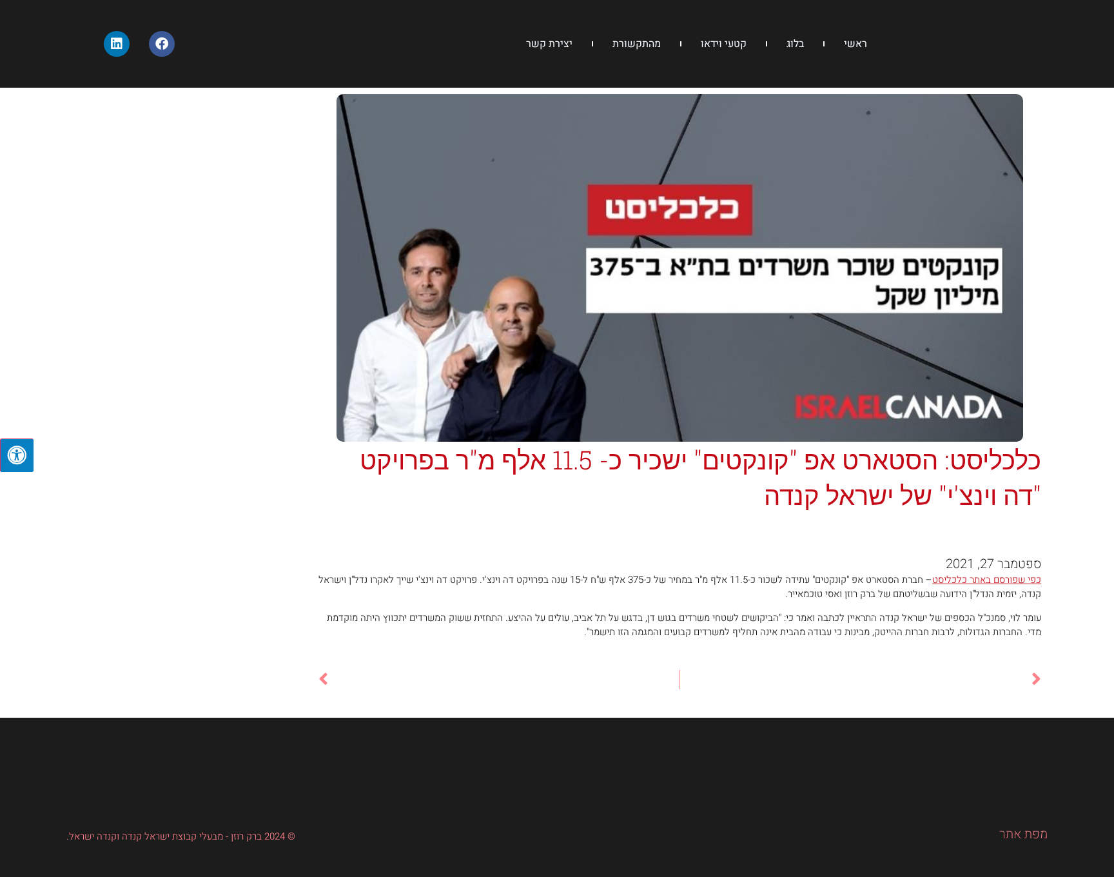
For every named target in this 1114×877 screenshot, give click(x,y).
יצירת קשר (549, 44)
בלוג (795, 44)
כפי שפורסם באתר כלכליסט (986, 580)
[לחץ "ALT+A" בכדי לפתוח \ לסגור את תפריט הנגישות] (17, 455)
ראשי (855, 44)
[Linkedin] (117, 44)
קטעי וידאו (724, 44)
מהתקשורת (636, 44)
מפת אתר (1023, 834)
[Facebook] (162, 44)
